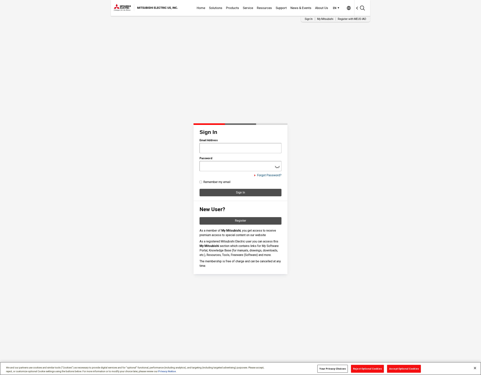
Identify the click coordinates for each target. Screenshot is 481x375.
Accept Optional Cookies (404, 368)
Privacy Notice (167, 371)
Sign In (240, 192)
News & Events (300, 8)
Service (248, 8)
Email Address (209, 140)
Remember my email (216, 182)
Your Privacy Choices (332, 368)
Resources (264, 8)
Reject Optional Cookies (367, 368)
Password (206, 158)
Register (240, 220)
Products (232, 8)
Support (281, 8)
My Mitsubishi (325, 18)
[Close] (475, 368)
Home (201, 8)
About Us (321, 8)
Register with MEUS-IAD (352, 18)
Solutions (215, 8)
